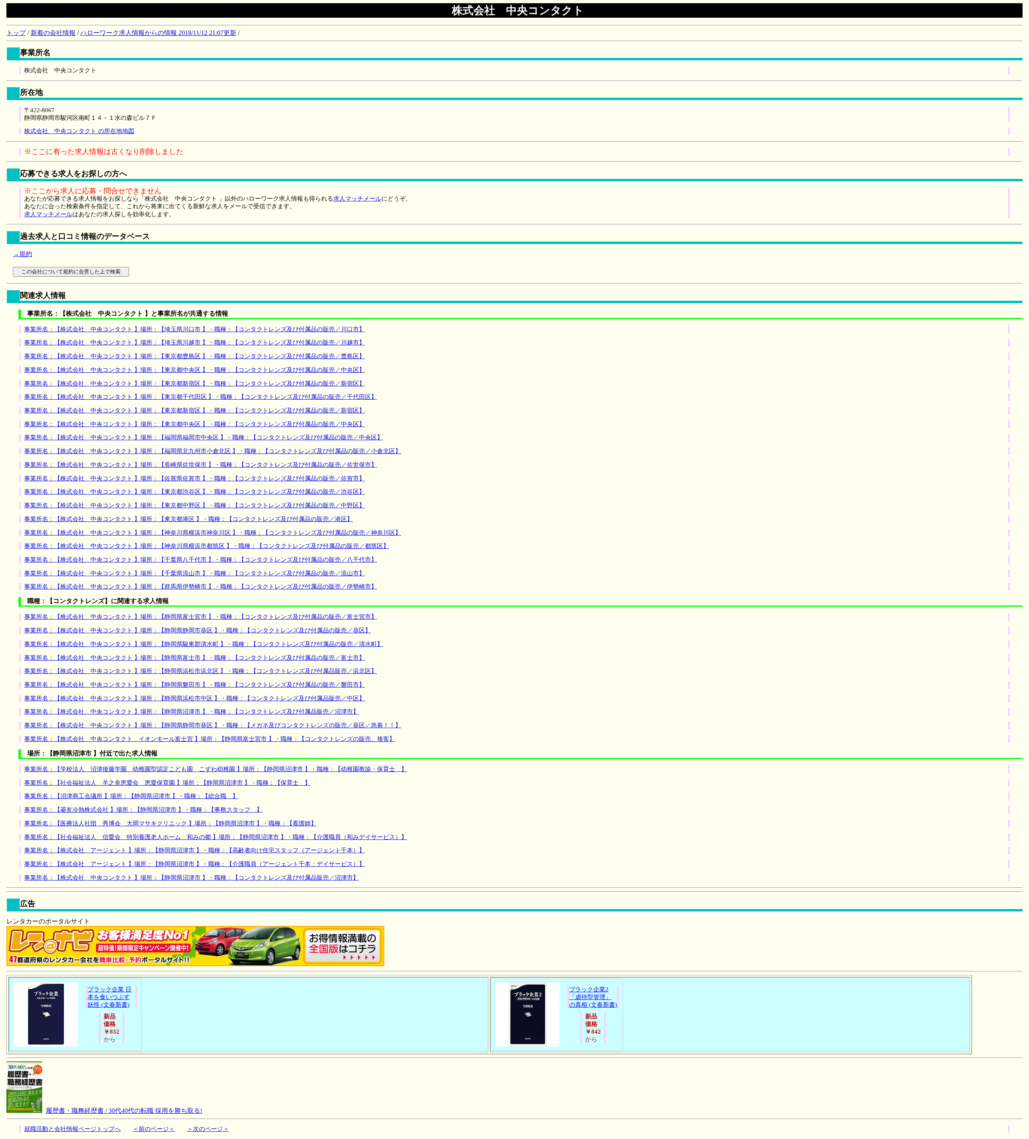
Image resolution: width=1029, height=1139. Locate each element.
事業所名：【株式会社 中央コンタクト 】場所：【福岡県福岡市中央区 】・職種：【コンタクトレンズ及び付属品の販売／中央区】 (203, 437)
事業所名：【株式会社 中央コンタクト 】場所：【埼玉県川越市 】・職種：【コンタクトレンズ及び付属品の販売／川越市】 (194, 342)
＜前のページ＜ (154, 1129)
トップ (16, 32)
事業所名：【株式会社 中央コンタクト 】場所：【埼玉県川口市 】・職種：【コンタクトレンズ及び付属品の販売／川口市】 (194, 329)
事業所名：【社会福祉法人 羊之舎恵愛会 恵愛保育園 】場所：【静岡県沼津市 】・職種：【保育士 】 (167, 783)
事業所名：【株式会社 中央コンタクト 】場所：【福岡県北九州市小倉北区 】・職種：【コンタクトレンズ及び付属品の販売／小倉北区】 (212, 451)
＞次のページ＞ (208, 1129)
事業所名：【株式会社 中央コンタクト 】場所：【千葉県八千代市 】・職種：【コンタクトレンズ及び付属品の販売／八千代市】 (200, 559)
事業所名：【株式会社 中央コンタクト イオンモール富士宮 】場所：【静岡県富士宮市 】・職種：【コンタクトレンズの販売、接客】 (209, 739)
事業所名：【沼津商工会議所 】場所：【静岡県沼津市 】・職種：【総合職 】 (131, 796)
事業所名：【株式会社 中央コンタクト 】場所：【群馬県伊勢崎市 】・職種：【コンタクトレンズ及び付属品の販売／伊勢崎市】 (200, 586)
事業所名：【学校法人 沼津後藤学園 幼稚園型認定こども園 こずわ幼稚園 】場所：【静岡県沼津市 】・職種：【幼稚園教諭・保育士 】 (215, 769)
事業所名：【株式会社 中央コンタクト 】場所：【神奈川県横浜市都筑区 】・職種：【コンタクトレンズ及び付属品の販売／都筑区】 (206, 546)
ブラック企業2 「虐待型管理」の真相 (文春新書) (593, 997)
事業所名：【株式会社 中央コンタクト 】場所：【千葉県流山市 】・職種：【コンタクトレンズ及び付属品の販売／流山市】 (194, 573)
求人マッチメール (357, 198)
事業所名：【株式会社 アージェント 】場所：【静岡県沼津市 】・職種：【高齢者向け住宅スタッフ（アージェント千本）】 (194, 850)
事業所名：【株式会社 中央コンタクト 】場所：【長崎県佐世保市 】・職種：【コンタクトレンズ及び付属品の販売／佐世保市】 (200, 465)
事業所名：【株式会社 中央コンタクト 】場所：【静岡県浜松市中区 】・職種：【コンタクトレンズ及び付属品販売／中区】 (194, 698)
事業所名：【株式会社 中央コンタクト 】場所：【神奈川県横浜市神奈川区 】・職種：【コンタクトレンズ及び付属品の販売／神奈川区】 (212, 532)
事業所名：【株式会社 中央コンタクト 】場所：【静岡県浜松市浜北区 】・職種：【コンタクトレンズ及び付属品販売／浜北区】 (200, 671)
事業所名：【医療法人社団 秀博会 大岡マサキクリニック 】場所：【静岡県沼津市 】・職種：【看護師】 (170, 823)
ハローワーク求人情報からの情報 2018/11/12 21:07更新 (158, 32)
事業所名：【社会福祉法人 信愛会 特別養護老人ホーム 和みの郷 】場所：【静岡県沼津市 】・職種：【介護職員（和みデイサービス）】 (215, 837)
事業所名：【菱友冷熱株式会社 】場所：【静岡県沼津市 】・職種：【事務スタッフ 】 (143, 810)
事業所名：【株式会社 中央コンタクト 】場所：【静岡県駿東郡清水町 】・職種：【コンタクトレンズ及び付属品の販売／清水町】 (203, 644)
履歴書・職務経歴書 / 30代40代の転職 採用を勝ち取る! (124, 1110)
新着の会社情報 (53, 32)
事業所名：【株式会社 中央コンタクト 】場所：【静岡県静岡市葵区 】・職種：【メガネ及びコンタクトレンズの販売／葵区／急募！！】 (212, 725)
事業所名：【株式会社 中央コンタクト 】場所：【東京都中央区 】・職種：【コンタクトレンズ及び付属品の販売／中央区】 (194, 370)
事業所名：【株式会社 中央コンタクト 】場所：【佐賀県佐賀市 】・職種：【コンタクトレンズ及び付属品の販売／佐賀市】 (194, 478)
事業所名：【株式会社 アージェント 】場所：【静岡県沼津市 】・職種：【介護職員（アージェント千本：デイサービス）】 (194, 864)
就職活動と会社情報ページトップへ (72, 1129)
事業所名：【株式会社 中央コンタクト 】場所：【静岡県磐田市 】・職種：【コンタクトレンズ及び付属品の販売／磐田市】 (194, 684)
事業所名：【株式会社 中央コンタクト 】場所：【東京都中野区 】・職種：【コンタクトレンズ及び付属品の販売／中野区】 (194, 505)
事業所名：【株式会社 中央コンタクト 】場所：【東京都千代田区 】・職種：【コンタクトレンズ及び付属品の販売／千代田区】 (200, 397)
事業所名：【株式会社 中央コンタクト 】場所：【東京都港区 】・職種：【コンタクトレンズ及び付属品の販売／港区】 (188, 519)
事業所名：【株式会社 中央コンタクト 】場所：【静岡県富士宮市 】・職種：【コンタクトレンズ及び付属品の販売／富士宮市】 (200, 617)
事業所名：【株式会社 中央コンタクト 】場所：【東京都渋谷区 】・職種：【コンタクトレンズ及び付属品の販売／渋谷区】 (194, 491)
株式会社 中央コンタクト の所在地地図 (79, 131)
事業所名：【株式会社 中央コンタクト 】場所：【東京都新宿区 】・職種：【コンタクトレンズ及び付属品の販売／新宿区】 (194, 383)
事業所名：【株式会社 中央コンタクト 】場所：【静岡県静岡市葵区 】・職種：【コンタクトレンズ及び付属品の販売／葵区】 (197, 630)
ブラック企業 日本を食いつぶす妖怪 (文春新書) (109, 997)
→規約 (22, 253)
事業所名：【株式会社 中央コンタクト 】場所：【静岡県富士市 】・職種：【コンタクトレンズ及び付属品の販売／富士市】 (194, 658)
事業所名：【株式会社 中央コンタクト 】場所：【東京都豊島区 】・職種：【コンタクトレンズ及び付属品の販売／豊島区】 (194, 356)
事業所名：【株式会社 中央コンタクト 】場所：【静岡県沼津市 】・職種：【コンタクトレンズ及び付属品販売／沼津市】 (191, 711)
